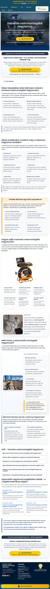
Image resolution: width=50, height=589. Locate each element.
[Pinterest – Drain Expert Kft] (7, 575)
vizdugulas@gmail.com (26, 575)
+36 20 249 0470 (25, 573)
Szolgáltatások (14, 7)
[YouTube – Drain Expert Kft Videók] (5, 575)
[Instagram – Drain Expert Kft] (4, 575)
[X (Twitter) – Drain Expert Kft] (9, 575)
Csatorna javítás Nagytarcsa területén (36, 505)
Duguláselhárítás (4, 7)
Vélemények (28, 7)
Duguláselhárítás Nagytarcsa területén (36, 492)
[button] (42, 8)
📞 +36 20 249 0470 (25, 39)
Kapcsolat (10, 10)
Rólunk (3, 10)
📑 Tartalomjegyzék (8, 81)
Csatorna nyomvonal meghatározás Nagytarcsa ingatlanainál (12, 505)
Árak (22, 7)
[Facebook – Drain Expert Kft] (2, 575)
